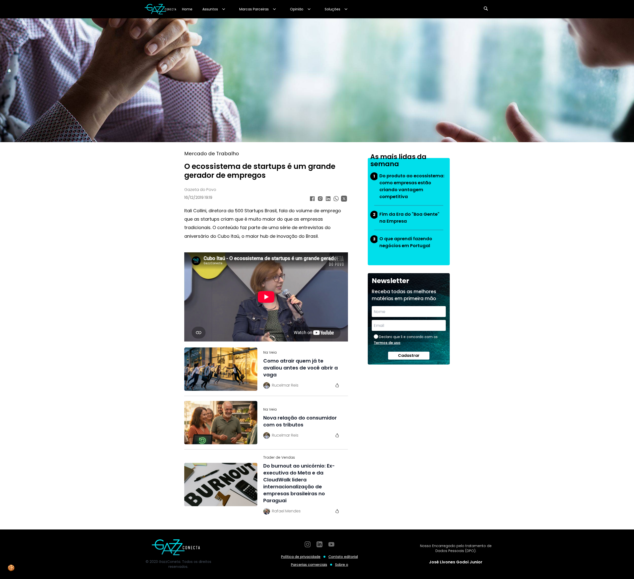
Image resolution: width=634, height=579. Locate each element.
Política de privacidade (300, 556)
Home (187, 9)
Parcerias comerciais (309, 564)
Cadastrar (409, 355)
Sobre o (341, 564)
